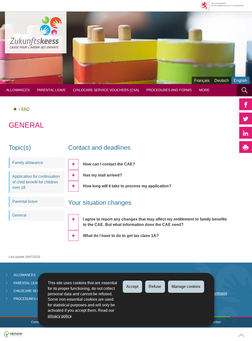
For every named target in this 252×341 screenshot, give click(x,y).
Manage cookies (186, 286)
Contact (36, 322)
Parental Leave (51, 90)
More (204, 90)
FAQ (25, 109)
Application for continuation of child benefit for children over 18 (36, 182)
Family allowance (27, 162)
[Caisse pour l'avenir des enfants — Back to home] (36, 32)
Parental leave (25, 201)
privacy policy (59, 316)
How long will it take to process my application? (127, 186)
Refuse (155, 286)
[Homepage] (15, 109)
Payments (198, 275)
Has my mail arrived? (102, 175)
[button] (244, 90)
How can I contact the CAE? (109, 164)
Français (201, 80)
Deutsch (221, 80)
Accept (132, 286)
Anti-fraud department (208, 293)
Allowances (18, 90)
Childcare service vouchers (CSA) (106, 90)
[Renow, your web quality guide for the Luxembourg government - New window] (13, 334)
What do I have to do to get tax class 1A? (121, 235)
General (19, 215)
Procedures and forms (169, 90)
